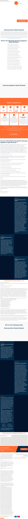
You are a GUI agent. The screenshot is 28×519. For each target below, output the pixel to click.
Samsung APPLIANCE (5, 1)
